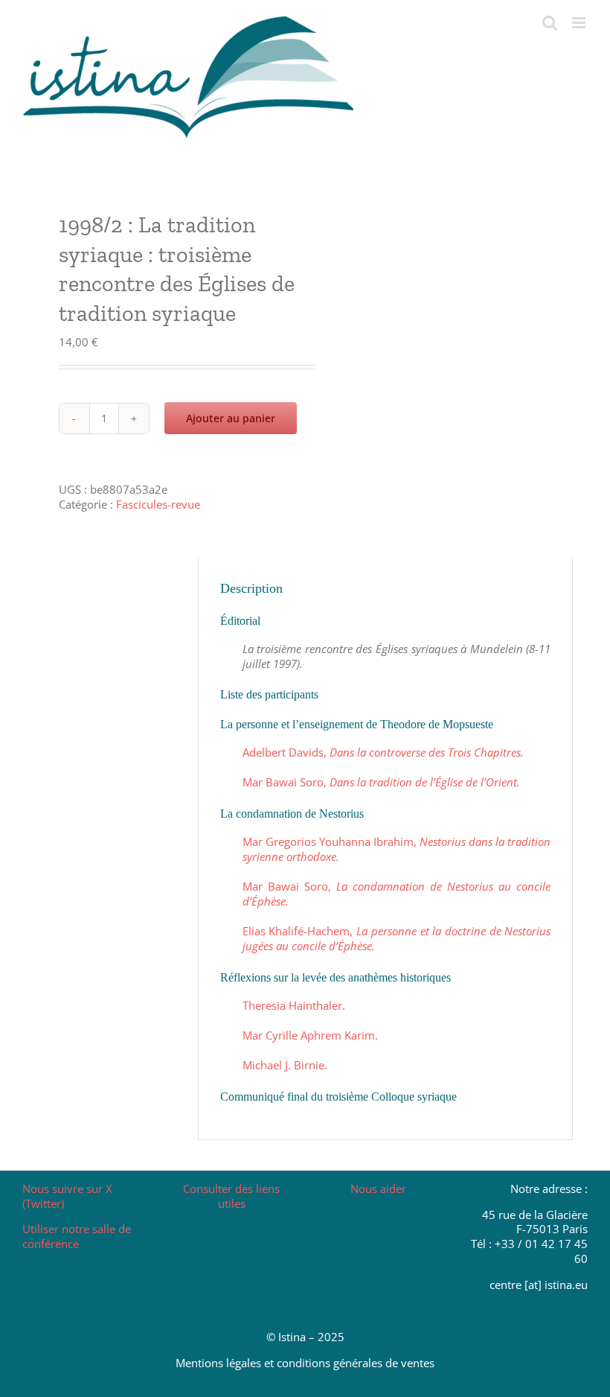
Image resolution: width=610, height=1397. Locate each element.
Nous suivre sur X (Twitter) (67, 1196)
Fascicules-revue (158, 504)
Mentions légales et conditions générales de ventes (305, 1362)
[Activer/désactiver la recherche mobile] (549, 23)
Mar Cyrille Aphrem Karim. (310, 1035)
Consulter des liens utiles (231, 1196)
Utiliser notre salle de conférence (76, 1236)
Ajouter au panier (230, 418)
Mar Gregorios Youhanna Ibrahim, (396, 849)
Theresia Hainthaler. (294, 1005)
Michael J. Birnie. (285, 1064)
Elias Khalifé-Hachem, (396, 938)
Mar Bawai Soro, (381, 781)
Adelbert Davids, (383, 752)
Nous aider (378, 1188)
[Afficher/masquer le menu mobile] (580, 23)
